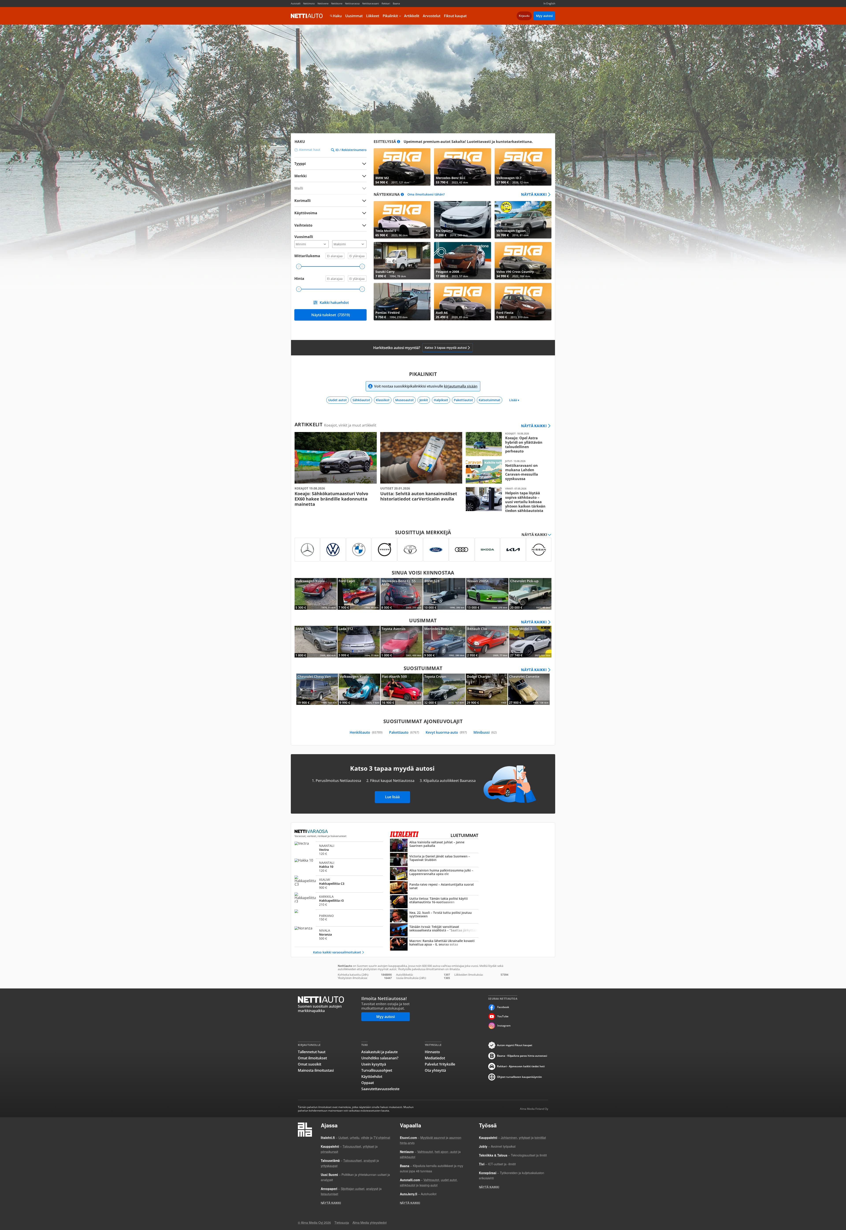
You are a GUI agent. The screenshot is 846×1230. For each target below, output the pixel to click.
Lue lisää (392, 796)
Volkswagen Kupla (316, 594)
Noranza (339, 934)
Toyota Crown (444, 689)
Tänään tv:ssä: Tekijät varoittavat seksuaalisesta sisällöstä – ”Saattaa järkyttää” (434, 930)
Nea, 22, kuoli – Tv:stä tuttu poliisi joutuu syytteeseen (434, 916)
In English (549, 3)
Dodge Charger (486, 689)
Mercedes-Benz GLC (462, 167)
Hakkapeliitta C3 (339, 883)
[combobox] (330, 176)
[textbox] (327, 176)
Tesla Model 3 (530, 641)
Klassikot (383, 400)
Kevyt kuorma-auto (446, 732)
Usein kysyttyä (373, 1064)
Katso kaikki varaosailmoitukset (337, 952)
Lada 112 (359, 641)
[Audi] (461, 549)
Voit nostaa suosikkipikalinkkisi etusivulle (425, 386)
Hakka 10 (339, 866)
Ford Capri (359, 594)
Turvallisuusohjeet (376, 1070)
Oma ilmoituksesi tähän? (426, 194)
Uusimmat (354, 15)
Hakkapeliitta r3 (339, 900)
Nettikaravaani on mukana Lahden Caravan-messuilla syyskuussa (507, 472)
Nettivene (322, 3)
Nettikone (336, 3)
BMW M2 (402, 167)
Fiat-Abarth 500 (402, 689)
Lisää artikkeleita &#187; (336, 469)
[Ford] (435, 549)
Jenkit (423, 400)
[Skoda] (487, 549)
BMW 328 (444, 594)
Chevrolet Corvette (529, 689)
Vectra (339, 849)
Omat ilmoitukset (312, 1058)
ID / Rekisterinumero (351, 150)
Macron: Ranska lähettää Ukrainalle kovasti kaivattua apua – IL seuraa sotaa (434, 944)
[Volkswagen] (333, 549)
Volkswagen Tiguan (523, 219)
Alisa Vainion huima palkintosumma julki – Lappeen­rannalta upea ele (434, 874)
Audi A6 (462, 301)
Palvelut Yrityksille (440, 1064)
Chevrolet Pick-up (530, 594)
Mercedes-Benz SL (444, 641)
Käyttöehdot (371, 1076)
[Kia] (513, 549)
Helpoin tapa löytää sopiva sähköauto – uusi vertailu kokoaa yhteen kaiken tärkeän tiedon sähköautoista (507, 500)
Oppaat (367, 1082)
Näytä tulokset (330, 314)
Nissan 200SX (487, 594)
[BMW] (358, 549)
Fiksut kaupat (455, 15)
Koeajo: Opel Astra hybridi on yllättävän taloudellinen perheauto (507, 444)
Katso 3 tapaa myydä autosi (446, 347)
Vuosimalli (303, 236)
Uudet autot (337, 400)
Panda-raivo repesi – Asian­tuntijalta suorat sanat (434, 888)
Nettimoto (309, 3)
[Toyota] (410, 549)
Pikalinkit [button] (390, 15)
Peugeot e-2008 (462, 260)
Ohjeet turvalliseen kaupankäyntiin (519, 1077)
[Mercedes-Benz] (307, 549)
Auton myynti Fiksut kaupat (514, 1045)
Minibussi (485, 732)
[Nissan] (538, 549)
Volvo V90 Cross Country (523, 260)
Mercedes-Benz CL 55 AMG (401, 594)
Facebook (503, 1007)
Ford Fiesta (523, 301)
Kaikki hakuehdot (334, 302)
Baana (396, 3)
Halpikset (441, 400)
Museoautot (404, 400)
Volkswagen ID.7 (523, 167)
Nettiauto (307, 16)
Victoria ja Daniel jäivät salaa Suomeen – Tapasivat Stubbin (434, 860)
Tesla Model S (402, 219)
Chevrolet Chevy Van (317, 689)
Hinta (299, 278)
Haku (337, 15)
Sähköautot (361, 400)
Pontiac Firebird (402, 301)
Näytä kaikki (534, 194)
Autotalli (296, 3)
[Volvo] (384, 549)
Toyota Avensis (401, 641)
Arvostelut (431, 15)
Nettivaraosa (352, 3)
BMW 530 (316, 641)
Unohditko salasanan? (379, 1058)
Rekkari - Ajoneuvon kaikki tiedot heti (521, 1066)
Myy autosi (544, 16)
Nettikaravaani (370, 3)
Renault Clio (487, 641)
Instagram (503, 1025)
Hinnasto (432, 1052)
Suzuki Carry (402, 260)
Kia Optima (462, 219)
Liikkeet (372, 15)
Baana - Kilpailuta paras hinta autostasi (522, 1056)
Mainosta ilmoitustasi (316, 1070)
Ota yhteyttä (435, 1070)
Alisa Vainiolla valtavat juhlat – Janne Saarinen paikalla (434, 846)
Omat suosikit (309, 1064)
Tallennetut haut (311, 1052)
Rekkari (386, 3)
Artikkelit (411, 15)
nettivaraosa (312, 831)
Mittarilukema (307, 256)
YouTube (502, 1016)
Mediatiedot (435, 1058)
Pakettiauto (404, 732)
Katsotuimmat (489, 400)
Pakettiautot (463, 400)
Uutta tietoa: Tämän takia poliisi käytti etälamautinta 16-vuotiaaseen (434, 902)
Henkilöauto (366, 732)
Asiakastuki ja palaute (379, 1052)
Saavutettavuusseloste (380, 1089)
